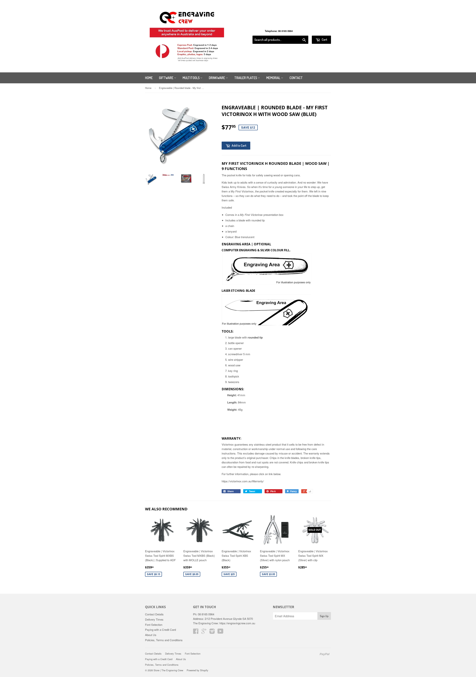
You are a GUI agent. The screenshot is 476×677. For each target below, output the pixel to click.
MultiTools (191, 78)
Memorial (273, 78)
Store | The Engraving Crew (168, 670)
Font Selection (153, 625)
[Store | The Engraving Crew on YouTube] (220, 632)
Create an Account (320, 31)
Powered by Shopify (197, 670)
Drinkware (217, 78)
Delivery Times (154, 619)
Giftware (166, 78)
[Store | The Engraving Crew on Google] (204, 632)
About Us (150, 635)
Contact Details (154, 614)
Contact (296, 78)
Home (149, 78)
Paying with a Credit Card (160, 630)
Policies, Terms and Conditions (164, 640)
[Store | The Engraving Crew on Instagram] (212, 632)
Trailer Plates (246, 78)
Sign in (300, 31)
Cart (324, 39)
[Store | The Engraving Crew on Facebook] (196, 632)
